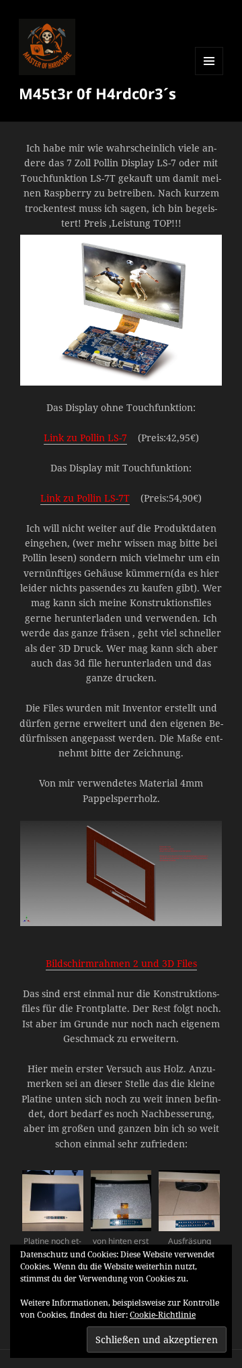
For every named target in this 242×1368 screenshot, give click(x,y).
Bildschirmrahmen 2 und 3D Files (121, 963)
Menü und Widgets (209, 74)
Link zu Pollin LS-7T (85, 498)
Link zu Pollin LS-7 (85, 437)
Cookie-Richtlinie (163, 1314)
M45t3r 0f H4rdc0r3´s (97, 93)
